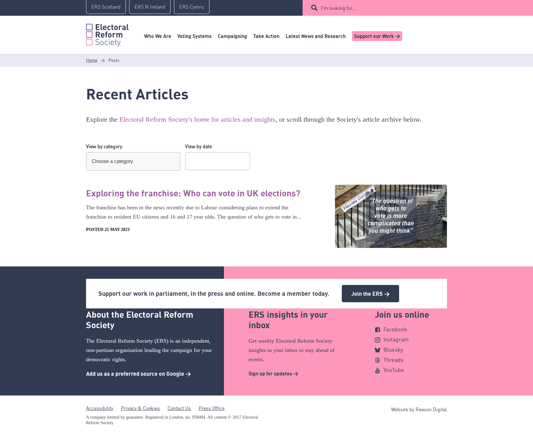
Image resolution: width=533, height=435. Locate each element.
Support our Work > (377, 36)
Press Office (212, 408)
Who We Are (157, 36)
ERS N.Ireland (149, 7)
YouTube (393, 369)
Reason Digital (431, 409)
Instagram (396, 339)
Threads (393, 359)
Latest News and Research (316, 36)
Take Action (266, 36)
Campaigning (232, 36)
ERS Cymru (191, 7)
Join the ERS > (370, 293)
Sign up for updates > (273, 373)
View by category (104, 146)
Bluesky (393, 349)
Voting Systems (194, 36)
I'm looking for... (338, 8)
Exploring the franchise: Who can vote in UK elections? (193, 193)
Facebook (395, 329)
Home (91, 60)
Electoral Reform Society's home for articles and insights (197, 119)
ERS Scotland (106, 7)
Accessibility (99, 408)
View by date (198, 146)
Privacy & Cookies (140, 408)
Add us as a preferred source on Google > (138, 373)
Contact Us (179, 408)
